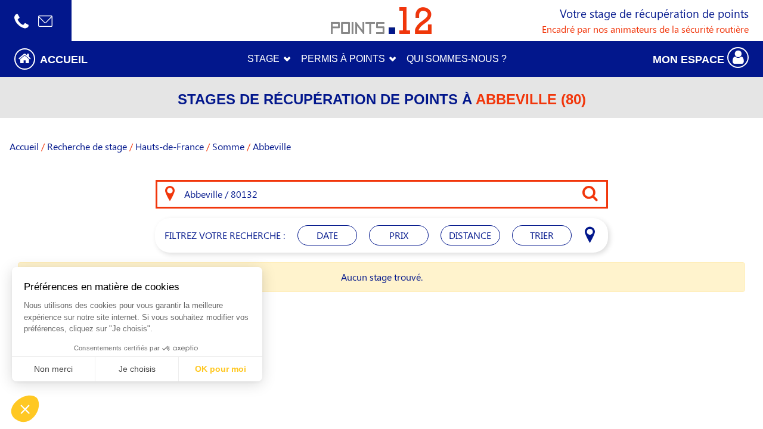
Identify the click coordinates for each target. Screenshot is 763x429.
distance (470, 235)
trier (542, 235)
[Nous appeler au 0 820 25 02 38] (21, 20)
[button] (95, 58)
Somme (228, 146)
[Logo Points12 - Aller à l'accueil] (381, 20)
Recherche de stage (87, 146)
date (327, 235)
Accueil (24, 146)
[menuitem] (456, 59)
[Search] (170, 194)
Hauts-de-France (169, 146)
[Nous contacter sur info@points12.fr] (45, 20)
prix (398, 235)
